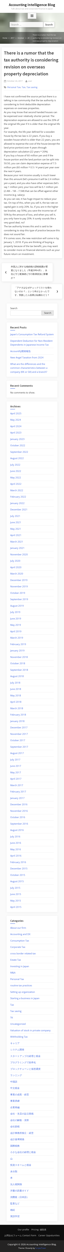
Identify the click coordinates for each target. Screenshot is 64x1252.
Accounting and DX (20, 934)
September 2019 (19, 599)
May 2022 (15, 477)
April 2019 (15, 631)
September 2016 (19, 823)
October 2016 (17, 817)
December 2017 (18, 727)
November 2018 (19, 657)
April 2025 (15, 413)
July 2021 (15, 515)
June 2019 (15, 618)
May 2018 (15, 695)
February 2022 (18, 496)
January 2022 (17, 503)
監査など (15, 1203)
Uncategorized (18, 1023)
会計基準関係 (17, 1139)
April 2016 (15, 855)
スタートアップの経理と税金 (25, 1056)
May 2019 (15, 624)
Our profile (23, 1229)
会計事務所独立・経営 (22, 1132)
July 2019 (15, 612)
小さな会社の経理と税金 (23, 1152)
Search (13, 308)
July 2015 (15, 887)
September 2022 (19, 451)
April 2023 (15, 432)
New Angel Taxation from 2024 (26, 357)
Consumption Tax (19, 940)
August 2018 (17, 676)
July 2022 (15, 464)
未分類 (13, 1171)
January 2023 (17, 439)
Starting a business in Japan (24, 998)
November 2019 (19, 586)
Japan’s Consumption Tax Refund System (32, 334)
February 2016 (18, 862)
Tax (23, 87)
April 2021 (15, 535)
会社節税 (15, 1126)
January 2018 (17, 721)
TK (11, 1017)
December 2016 (18, 804)
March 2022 (16, 490)
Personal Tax (14, 87)
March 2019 (16, 637)
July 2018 (15, 682)
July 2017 (15, 759)
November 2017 (19, 733)
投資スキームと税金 (20, 1164)
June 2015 (15, 894)
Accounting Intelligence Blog (32, 4)
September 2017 (19, 746)
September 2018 (19, 669)
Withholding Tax (19, 1036)
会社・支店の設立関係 (22, 1113)
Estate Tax (15, 959)
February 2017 (18, 791)
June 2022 (15, 471)
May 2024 (15, 419)
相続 (12, 1209)
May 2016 (15, 849)
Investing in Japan (19, 966)
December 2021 (18, 509)
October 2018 (17, 663)
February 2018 (18, 714)
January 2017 (17, 798)
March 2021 (16, 541)
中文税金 (15, 1087)
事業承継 (15, 1100)
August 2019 (17, 605)
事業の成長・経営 (19, 1094)
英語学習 (15, 1216)
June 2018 (15, 688)
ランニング (16, 1075)
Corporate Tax (17, 946)
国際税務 (15, 1145)
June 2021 (15, 522)
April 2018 (15, 701)
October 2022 (17, 445)
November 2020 (19, 554)
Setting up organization (22, 991)
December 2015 (18, 868)
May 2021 (15, 528)
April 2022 (15, 483)
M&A (12, 972)
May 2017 (15, 772)
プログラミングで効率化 (23, 1062)
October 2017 (17, 740)
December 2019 (18, 580)
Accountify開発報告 (20, 351)
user (30, 80)
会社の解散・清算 (19, 1120)
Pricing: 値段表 (38, 1229)
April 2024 (15, 426)
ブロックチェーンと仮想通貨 (25, 1068)
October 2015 (17, 874)
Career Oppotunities (49, 1235)
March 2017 (16, 785)
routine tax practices (21, 985)
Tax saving (32, 87)
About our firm (18, 927)
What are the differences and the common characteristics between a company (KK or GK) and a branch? (28, 367)
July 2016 (15, 836)
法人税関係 (16, 1184)
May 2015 (15, 900)
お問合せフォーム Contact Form (20, 1235)
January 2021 (17, 547)
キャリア (15, 1043)
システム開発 (17, 1049)
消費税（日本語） (19, 1197)
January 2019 (17, 650)
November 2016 (19, 810)
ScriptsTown (40, 1248)
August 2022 (17, 458)
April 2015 (15, 906)
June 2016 (15, 842)
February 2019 (18, 644)
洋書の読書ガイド (19, 1190)
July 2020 (15, 560)
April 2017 (15, 778)
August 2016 (17, 830)
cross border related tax (23, 953)
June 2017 (15, 765)
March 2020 (16, 573)
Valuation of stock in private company (30, 1030)
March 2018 (16, 708)
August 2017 (17, 753)
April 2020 (15, 567)
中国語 (13, 1081)
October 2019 (17, 592)
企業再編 (15, 1107)
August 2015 (17, 881)
